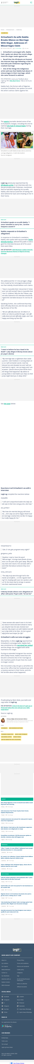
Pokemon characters (7, 734)
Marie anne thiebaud (21, 734)
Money (3, 806)
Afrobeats (4, 728)
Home (2, 30)
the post (7, 403)
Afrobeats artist (7, 185)
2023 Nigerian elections (15, 728)
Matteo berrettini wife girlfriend (11, 739)
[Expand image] (32, 132)
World (3, 889)
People (3, 815)
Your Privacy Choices (18, 1063)
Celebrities (19, 30)
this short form (15, 81)
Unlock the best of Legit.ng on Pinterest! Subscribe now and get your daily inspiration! (16, 707)
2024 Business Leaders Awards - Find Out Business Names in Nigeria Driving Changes (17, 251)
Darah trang (17, 736)
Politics (3, 831)
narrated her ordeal (25, 645)
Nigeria (3, 839)
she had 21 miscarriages (16, 126)
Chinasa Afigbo (18, 48)
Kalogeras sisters (6, 736)
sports (6, 121)
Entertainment (10, 30)
